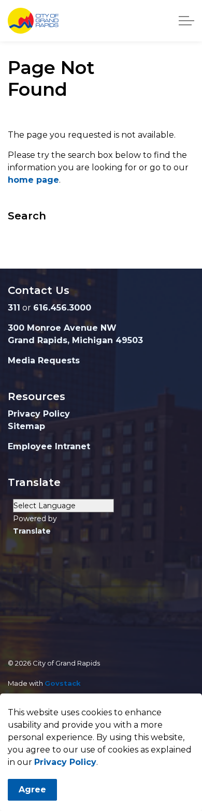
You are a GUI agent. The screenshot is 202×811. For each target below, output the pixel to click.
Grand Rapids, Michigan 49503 (75, 340)
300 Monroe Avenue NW (62, 328)
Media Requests (44, 360)
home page (33, 180)
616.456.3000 (62, 308)
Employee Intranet (49, 446)
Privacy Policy (65, 762)
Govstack (63, 683)
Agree (32, 789)
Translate (32, 531)
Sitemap (26, 426)
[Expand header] (186, 20)
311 (14, 308)
